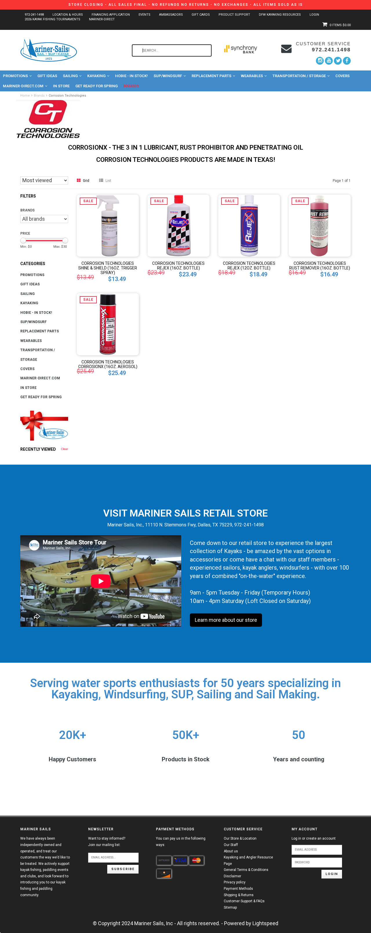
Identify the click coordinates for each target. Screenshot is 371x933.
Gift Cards (201, 15)
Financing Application (111, 15)
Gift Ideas (47, 76)
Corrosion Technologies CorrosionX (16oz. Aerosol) (107, 364)
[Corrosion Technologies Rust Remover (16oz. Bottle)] (320, 225)
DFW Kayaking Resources (280, 15)
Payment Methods (238, 889)
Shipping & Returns (239, 895)
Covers (342, 76)
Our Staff (231, 845)
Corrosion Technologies (67, 95)
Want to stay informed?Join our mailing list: (106, 841)
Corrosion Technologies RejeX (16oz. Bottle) (178, 265)
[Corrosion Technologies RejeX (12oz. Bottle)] (249, 225)
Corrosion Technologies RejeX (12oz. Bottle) (249, 265)
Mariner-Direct (102, 19)
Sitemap (230, 907)
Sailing (70, 76)
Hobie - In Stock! (131, 76)
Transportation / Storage (299, 76)
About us (231, 851)
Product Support (234, 15)
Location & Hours (67, 15)
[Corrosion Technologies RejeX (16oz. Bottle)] (179, 225)
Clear (64, 449)
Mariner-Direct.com (23, 86)
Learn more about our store (226, 620)
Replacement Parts (211, 76)
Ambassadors (171, 15)
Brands (131, 86)
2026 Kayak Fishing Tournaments (52, 19)
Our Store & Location (240, 838)
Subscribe (122, 869)
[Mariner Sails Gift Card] (44, 426)
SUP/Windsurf (168, 76)
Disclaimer (232, 876)
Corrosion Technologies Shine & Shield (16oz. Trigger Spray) (107, 268)
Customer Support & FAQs (244, 901)
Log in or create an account (314, 838)
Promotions (15, 76)
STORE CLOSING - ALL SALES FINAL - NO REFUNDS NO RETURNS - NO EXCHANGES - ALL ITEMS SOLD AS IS (185, 5)
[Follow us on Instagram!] (320, 61)
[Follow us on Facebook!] (347, 60)
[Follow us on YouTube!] (329, 61)
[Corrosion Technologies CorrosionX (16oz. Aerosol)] (108, 324)
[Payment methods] (164, 860)
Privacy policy (234, 882)
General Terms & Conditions (246, 870)
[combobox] (172, 50)
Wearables (252, 76)
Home (25, 95)
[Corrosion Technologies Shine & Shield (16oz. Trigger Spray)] (108, 225)
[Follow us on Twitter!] (338, 61)
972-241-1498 (34, 15)
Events (144, 15)
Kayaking (96, 76)
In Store (61, 86)
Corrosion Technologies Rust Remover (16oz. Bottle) (319, 265)
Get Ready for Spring (96, 86)
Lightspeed (265, 923)
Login (314, 15)
